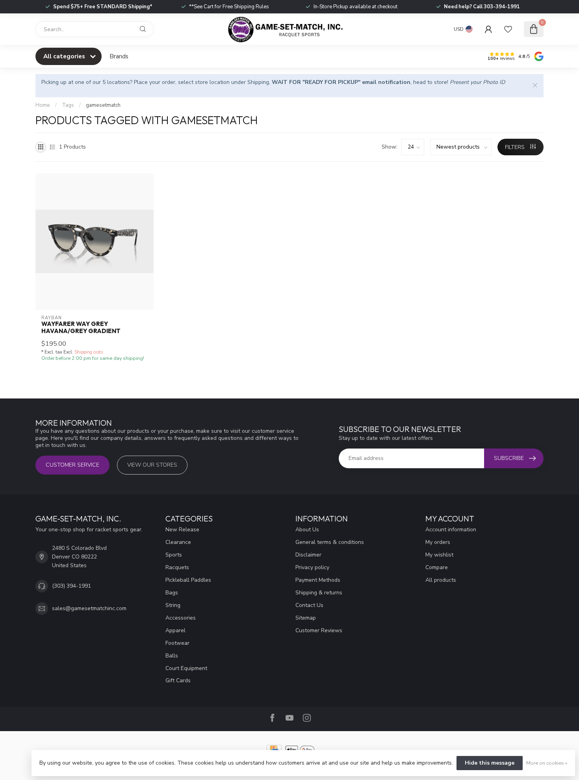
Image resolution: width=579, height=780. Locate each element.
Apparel (175, 630)
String (172, 605)
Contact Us (309, 605)
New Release (182, 529)
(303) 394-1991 (71, 586)
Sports (173, 554)
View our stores (152, 465)
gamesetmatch (103, 105)
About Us (307, 529)
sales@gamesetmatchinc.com (89, 608)
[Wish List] (508, 29)
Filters (515, 147)
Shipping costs (88, 352)
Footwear (177, 643)
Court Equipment (186, 668)
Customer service (72, 465)
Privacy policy (312, 567)
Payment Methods (317, 580)
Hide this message (489, 763)
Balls (171, 655)
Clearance (178, 542)
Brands (118, 56)
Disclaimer (308, 554)
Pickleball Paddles (188, 580)
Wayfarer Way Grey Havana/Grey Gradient (81, 327)
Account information (450, 529)
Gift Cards (178, 680)
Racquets (177, 567)
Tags (68, 105)
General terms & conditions (329, 542)
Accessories (180, 618)
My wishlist (439, 554)
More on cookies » (546, 763)
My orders (437, 542)
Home (42, 105)
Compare (436, 567)
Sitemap (305, 618)
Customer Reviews (318, 630)
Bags (171, 592)
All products (440, 580)
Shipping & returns (318, 592)
